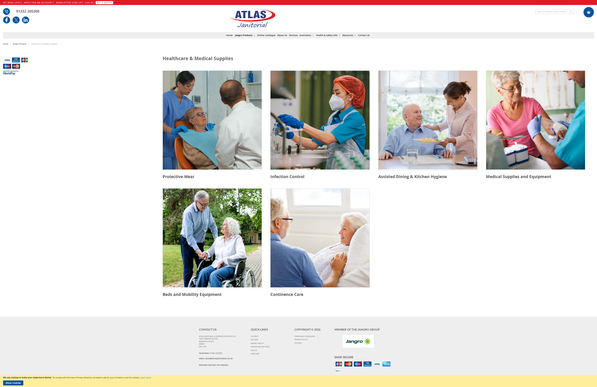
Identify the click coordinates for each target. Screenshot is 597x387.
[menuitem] (230, 35)
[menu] (298, 35)
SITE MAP (254, 340)
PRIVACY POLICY (301, 339)
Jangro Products (20, 44)
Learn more (145, 377)
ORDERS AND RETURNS (260, 347)
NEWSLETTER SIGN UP (69, 2)
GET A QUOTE (104, 2)
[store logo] (252, 16)
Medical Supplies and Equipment (518, 176)
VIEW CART (255, 353)
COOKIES (298, 343)
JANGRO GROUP (257, 343)
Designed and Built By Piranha (213, 365)
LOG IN (89, 2)
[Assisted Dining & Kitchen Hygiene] (427, 120)
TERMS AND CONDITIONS (304, 336)
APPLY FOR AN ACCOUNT (38, 2)
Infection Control (287, 176)
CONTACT (254, 336)
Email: (216, 358)
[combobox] (554, 11)
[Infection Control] (320, 120)
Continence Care (286, 294)
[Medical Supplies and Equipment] (535, 120)
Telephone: (210, 353)
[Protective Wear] (212, 120)
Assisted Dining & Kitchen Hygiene (412, 176)
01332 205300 (27, 11)
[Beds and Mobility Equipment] (212, 238)
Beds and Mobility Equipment (192, 294)
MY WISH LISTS (12, 2)
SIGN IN (254, 350)
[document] (298, 380)
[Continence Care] (320, 238)
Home (6, 44)
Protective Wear (178, 176)
